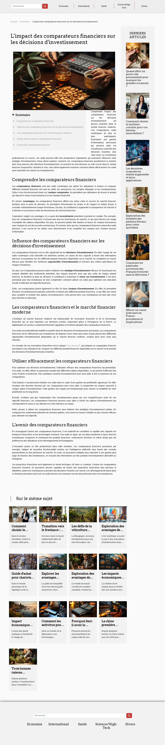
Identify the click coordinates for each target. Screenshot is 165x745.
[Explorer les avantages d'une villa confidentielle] (53, 561)
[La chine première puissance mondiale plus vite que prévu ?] (113, 609)
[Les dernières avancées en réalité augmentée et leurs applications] (137, 153)
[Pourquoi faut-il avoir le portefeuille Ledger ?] (83, 609)
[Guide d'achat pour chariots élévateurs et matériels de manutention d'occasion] (23, 561)
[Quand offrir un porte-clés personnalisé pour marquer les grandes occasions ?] (137, 55)
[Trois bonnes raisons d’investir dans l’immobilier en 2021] (23, 656)
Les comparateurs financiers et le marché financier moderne (44, 133)
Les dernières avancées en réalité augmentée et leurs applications (137, 174)
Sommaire (22, 115)
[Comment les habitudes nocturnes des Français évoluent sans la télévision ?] (137, 247)
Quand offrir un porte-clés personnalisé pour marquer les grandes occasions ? (137, 79)
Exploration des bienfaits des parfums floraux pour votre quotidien (136, 221)
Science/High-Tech (124, 6)
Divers (144, 6)
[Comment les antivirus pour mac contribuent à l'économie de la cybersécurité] (53, 609)
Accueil (14, 22)
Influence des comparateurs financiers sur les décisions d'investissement (49, 127)
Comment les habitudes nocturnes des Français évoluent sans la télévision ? (137, 268)
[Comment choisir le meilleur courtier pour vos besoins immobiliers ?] (137, 105)
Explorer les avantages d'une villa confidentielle (52, 579)
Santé (104, 6)
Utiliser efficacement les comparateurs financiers (38, 139)
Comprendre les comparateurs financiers (35, 121)
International (83, 6)
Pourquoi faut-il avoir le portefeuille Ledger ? (82, 627)
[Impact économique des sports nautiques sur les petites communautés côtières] (23, 609)
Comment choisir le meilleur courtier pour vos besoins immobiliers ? (137, 127)
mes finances (73, 346)
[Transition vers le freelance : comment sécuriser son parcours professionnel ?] (53, 514)
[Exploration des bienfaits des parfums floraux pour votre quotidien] (137, 200)
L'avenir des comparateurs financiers (33, 145)
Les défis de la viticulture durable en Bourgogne (82, 532)
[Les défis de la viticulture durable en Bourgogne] (83, 514)
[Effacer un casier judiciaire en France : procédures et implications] (137, 294)
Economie (63, 6)
